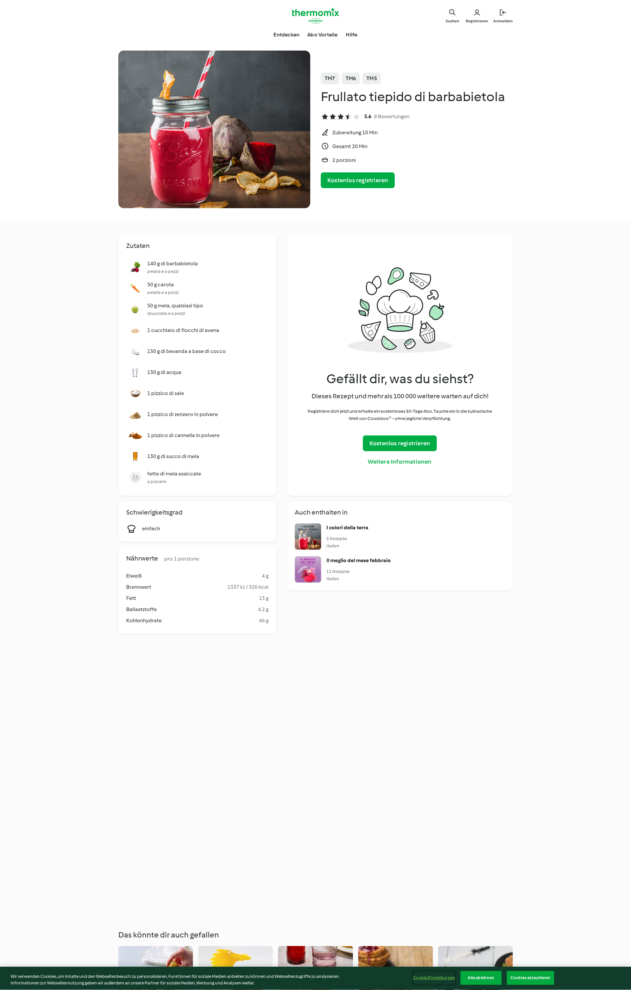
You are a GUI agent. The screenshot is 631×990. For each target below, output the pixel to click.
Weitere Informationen (400, 461)
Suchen (452, 21)
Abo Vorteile (322, 35)
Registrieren (477, 21)
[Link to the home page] (315, 16)
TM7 (330, 78)
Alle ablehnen (481, 977)
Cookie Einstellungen (434, 977)
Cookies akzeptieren (530, 977)
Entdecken (286, 35)
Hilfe (352, 35)
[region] (315, 978)
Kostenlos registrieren (357, 180)
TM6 (351, 78)
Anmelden (503, 21)
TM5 (371, 78)
